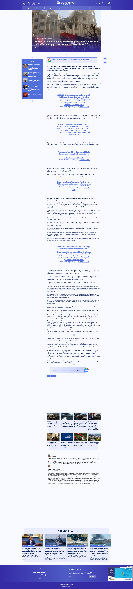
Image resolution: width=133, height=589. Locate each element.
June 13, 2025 (84, 107)
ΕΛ (38, 3)
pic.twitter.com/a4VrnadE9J (74, 105)
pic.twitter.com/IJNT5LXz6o (74, 158)
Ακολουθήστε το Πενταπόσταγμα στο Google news (67, 370)
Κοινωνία (103, 8)
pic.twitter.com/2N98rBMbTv (79, 186)
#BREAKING (61, 95)
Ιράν (49, 376)
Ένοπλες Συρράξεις (39, 38)
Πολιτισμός (77, 8)
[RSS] (103, 3)
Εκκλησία (94, 8)
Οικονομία (67, 8)
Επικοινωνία (70, 584)
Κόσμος (49, 8)
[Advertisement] (73, 396)
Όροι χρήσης (63, 584)
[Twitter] (96, 3)
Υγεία (85, 8)
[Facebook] (92, 3)
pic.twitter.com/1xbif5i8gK (78, 130)
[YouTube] (99, 3)
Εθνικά (40, 8)
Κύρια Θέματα (30, 8)
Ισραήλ (53, 376)
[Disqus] (73, 471)
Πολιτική (57, 8)
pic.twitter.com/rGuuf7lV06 (74, 260)
